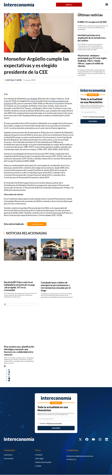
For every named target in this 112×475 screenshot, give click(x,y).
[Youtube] (93, 439)
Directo (69, 5)
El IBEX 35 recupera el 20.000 (92, 22)
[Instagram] (100, 439)
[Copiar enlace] (9, 380)
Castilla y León (13, 80)
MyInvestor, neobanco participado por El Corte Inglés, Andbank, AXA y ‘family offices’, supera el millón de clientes (92, 60)
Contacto (38, 455)
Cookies (38, 466)
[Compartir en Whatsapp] (9, 376)
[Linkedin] (106, 439)
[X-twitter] (80, 439)
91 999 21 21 (71, 459)
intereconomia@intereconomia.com (79, 456)
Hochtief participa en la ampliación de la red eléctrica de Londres (92, 38)
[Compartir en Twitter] (9, 372)
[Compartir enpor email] (9, 378)
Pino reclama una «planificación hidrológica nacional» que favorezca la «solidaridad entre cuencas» (19, 350)
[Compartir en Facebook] (8, 370)
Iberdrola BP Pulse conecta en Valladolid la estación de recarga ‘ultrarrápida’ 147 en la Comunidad (19, 286)
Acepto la (93, 117)
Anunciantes (8, 458)
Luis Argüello (32, 98)
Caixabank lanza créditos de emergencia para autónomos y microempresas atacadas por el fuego (56, 286)
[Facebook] (86, 439)
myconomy (8, 455)
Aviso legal (39, 458)
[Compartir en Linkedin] (9, 374)
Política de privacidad (97, 117)
